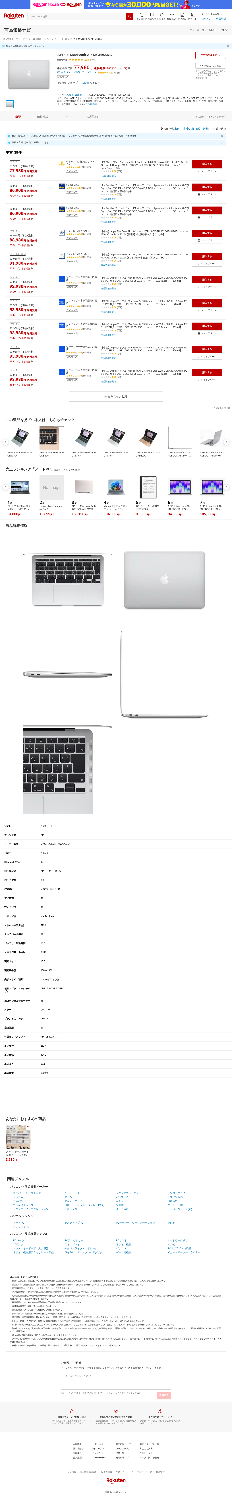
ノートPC (62, 39)
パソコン (49, 39)
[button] (152, 16)
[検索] (129, 16)
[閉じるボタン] (228, 46)
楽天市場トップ (10, 39)
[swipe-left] (6, 442)
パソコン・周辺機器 (31, 39)
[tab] (18, 117)
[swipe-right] (226, 442)
